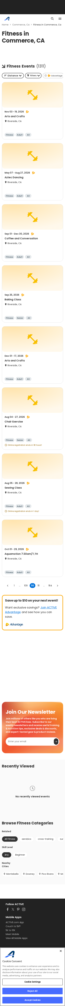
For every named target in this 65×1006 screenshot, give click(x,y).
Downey (30, 874)
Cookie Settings (32, 981)
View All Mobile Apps (16, 938)
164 (50, 585)
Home (5, 24)
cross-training (45, 839)
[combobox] (13, 75)
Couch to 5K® (13, 926)
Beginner (20, 854)
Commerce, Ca (21, 24)
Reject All (32, 991)
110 (32, 585)
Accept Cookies (32, 1000)
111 (38, 585)
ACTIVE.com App (15, 922)
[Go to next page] (57, 585)
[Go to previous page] (7, 585)
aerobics (26, 839)
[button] (33, 75)
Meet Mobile (12, 934)
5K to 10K (10, 930)
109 (26, 585)
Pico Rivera (47, 874)
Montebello (12, 874)
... (19, 585)
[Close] (60, 950)
